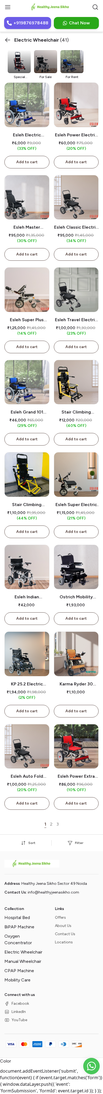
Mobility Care (17, 980)
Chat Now (79, 22)
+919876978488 (30, 22)
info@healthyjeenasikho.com (53, 892)
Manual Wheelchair (22, 961)
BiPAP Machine (19, 926)
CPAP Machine (19, 970)
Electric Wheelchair (23, 952)
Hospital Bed (17, 917)
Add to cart (27, 162)
